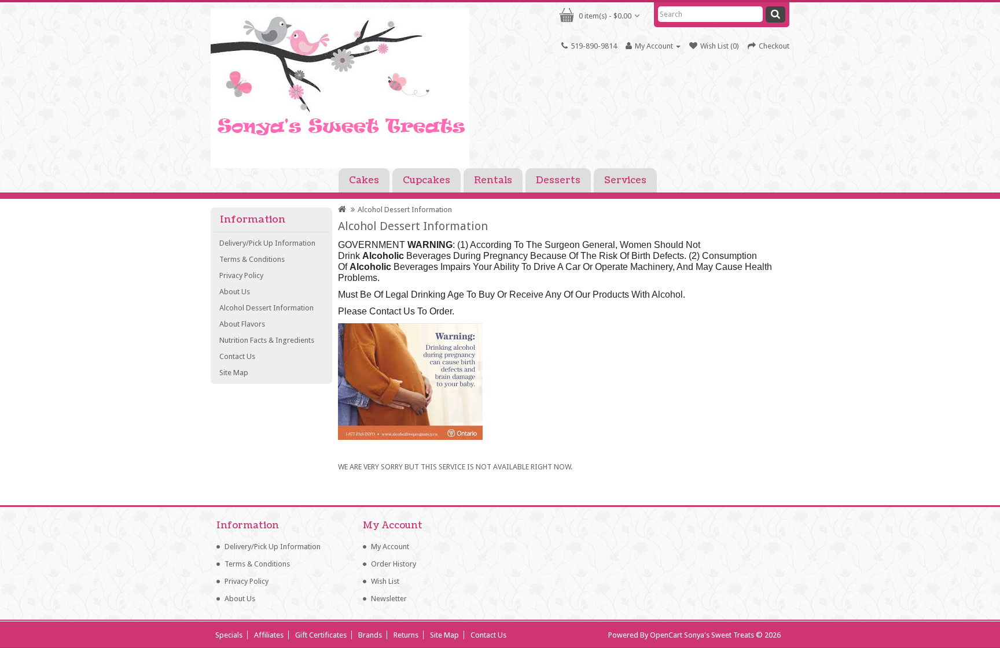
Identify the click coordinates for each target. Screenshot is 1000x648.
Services (625, 180)
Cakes (364, 180)
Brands (370, 635)
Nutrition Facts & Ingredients (266, 340)
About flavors (242, 324)
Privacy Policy (241, 275)
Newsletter (389, 598)
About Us (234, 291)
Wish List (385, 581)
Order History (393, 564)
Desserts (558, 180)
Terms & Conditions (252, 259)
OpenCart (666, 635)
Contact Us (237, 356)
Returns (406, 635)
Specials (228, 635)
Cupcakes (426, 180)
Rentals (493, 180)
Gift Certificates (321, 635)
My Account (390, 546)
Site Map (233, 372)
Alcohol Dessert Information (266, 307)
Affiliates (269, 635)
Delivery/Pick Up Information (267, 243)
